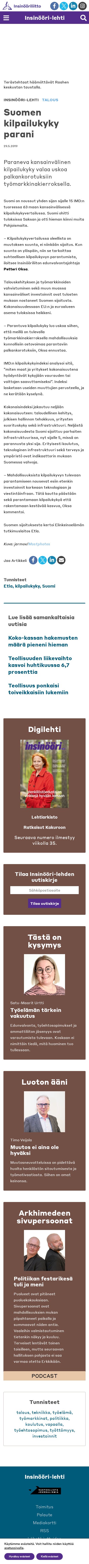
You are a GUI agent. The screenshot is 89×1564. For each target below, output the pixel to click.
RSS (44, 1530)
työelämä (62, 1412)
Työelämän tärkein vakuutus (35, 1012)
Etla (8, 585)
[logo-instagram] (82, 6)
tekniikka (41, 1412)
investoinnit (44, 1435)
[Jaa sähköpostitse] (61, 560)
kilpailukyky (27, 585)
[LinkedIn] (52, 560)
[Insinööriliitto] (36, 5)
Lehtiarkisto (44, 817)
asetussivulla (14, 1548)
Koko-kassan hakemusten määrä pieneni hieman (43, 641)
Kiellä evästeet (49, 1556)
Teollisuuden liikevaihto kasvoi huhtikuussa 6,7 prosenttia (40, 665)
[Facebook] (33, 560)
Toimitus (44, 1506)
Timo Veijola (21, 1139)
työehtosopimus (30, 1430)
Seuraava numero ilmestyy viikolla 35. (44, 840)
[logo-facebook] (54, 6)
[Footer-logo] (44, 1490)
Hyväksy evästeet (19, 1556)
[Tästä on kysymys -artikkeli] (44, 974)
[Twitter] (42, 560)
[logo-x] (64, 6)
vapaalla (54, 1424)
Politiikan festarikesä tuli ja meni (43, 1281)
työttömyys (62, 1430)
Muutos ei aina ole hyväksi (34, 1150)
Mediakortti (44, 1522)
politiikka (59, 1418)
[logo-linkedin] (73, 6)
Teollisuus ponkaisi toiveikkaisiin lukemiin (38, 689)
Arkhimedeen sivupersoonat (45, 1216)
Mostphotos (39, 543)
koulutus (34, 1424)
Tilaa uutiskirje (44, 903)
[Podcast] (44, 1250)
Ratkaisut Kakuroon (44, 827)
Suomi (48, 585)
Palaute (44, 1514)
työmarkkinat (33, 1418)
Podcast (44, 1376)
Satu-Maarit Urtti (27, 1002)
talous (50, 99)
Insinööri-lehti (45, 17)
